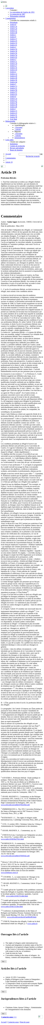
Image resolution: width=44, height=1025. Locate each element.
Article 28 (13, 78)
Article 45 (13, 94)
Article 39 (13, 117)
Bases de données (16, 150)
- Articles (17, 129)
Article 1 (13, 35)
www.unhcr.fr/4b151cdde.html (17, 896)
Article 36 (13, 80)
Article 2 (13, 47)
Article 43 (13, 70)
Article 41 (13, 45)
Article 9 (13, 37)
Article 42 (13, 57)
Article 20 (13, 76)
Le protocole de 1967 (17, 14)
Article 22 (13, 101)
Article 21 (13, 88)
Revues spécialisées (17, 148)
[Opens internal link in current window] (40, 1018)
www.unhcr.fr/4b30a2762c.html (12, 839)
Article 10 (13, 49)
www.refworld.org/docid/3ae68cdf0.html (21, 917)
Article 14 (13, 99)
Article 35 (13, 68)
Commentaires (10, 18)
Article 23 (13, 113)
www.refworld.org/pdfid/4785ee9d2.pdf (15, 805)
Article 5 (13, 84)
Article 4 (13, 72)
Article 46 (13, 107)
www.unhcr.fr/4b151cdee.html (12, 906)
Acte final (13, 119)
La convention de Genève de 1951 (22, 12)
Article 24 (13, 29)
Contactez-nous (13, 1022)
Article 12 (13, 74)
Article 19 (13, 64)
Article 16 (13, 27)
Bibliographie (10, 121)
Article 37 (13, 92)
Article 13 (13, 86)
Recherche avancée (33, 156)
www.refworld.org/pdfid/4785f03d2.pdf (15, 856)
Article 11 (13, 62)
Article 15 (13, 111)
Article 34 (13, 55)
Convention (9, 8)
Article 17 (13, 39)
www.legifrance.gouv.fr (9, 873)
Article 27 (13, 66)
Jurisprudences (19, 138)
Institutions (14, 144)
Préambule (13, 22)
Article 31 (13, 115)
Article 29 (13, 90)
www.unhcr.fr (32, 924)
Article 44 (13, 82)
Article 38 (13, 105)
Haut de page (24, 1022)
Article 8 (13, 24)
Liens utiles (9, 140)
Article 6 (13, 97)
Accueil (8, 154)
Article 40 (13, 33)
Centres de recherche (17, 146)
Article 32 (13, 31)
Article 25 (13, 41)
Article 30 (13, 103)
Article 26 (13, 53)
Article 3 (13, 59)
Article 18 (13, 51)
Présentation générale (17, 16)
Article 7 (13, 109)
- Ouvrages (18, 127)
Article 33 (13, 43)
